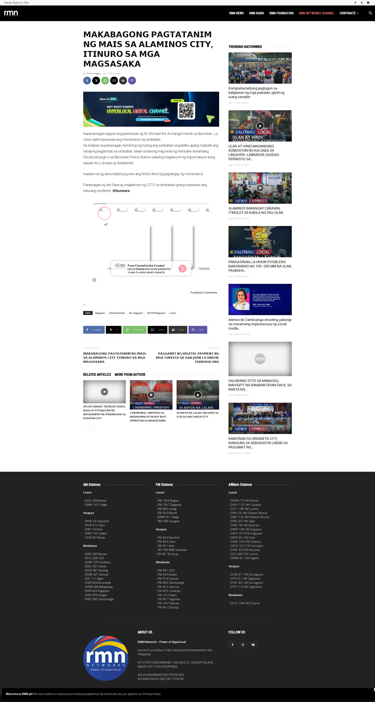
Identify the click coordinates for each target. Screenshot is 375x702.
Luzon (173, 312)
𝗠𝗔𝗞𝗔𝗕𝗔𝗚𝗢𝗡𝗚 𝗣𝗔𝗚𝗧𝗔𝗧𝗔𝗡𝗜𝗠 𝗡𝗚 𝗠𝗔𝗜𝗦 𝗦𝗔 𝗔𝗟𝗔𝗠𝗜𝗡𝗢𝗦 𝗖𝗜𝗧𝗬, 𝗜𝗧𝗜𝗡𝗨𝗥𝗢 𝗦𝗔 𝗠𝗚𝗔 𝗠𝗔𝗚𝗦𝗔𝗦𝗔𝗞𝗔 (114, 358)
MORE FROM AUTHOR (130, 374)
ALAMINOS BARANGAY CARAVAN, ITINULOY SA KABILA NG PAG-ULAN (256, 210)
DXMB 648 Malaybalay (99, 587)
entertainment (117, 312)
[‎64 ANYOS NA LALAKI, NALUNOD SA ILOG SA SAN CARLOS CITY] (198, 395)
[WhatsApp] (105, 80)
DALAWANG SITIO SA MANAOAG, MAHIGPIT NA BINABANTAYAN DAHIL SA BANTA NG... (260, 385)
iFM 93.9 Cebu (166, 541)
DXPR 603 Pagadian (97, 591)
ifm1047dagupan (156, 312)
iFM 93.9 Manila (167, 513)
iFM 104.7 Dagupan (170, 505)
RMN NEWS (236, 13)
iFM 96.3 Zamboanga (171, 583)
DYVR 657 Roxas (95, 537)
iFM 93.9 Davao (167, 574)
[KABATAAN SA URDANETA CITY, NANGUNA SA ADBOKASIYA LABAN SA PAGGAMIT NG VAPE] (260, 418)
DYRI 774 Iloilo (94, 529)
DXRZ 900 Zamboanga (99, 599)
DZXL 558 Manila (95, 500)
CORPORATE (348, 13)
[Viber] (132, 80)
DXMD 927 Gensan (97, 574)
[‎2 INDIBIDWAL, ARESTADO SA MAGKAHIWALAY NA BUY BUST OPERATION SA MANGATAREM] (151, 395)
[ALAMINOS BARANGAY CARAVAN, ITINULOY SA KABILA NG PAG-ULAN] (260, 188)
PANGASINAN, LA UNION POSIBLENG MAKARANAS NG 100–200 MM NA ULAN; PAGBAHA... (260, 266)
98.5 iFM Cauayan (168, 521)
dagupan (100, 312)
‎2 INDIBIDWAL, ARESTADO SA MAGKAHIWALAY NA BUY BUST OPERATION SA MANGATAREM (148, 416)
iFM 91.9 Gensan (168, 578)
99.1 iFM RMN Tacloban (172, 550)
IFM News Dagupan (93, 73)
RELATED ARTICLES (97, 374)
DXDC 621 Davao (95, 566)
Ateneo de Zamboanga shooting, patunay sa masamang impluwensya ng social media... (260, 324)
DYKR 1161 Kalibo (96, 533)
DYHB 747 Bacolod (97, 521)
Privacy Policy (151, 694)
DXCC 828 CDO (94, 558)
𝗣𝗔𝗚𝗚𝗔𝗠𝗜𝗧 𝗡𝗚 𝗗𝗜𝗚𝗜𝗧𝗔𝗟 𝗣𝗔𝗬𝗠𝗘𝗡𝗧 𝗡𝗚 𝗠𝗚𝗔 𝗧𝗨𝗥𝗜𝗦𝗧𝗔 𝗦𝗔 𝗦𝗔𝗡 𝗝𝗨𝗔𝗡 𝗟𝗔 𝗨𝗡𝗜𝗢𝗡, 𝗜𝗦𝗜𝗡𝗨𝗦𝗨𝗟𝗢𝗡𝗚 (187, 358)
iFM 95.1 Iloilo (166, 546)
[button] (370, 13)
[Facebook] (355, 2)
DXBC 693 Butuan (96, 554)
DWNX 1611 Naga (96, 505)
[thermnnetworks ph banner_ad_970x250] (151, 109)
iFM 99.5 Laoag (167, 509)
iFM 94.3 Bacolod (168, 537)
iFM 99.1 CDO (166, 570)
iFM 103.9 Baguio (168, 500)
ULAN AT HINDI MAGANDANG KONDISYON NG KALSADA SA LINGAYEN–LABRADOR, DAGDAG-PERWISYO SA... (254, 152)
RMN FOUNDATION (282, 13)
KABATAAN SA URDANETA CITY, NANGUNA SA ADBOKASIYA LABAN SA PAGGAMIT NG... (258, 443)
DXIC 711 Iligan (94, 578)
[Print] (123, 80)
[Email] (114, 80)
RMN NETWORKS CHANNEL (316, 13)
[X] (362, 2)
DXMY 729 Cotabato (98, 562)
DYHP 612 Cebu (95, 525)
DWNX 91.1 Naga (168, 517)
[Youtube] (368, 2)
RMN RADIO (256, 13)
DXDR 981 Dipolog (96, 570)
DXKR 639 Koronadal (98, 583)
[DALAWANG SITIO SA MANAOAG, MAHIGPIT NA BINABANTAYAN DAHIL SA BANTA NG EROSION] (260, 359)
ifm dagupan (136, 312)
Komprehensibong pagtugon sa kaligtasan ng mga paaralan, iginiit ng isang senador (256, 92)
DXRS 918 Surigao (96, 595)
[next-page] (91, 428)
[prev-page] (85, 428)
